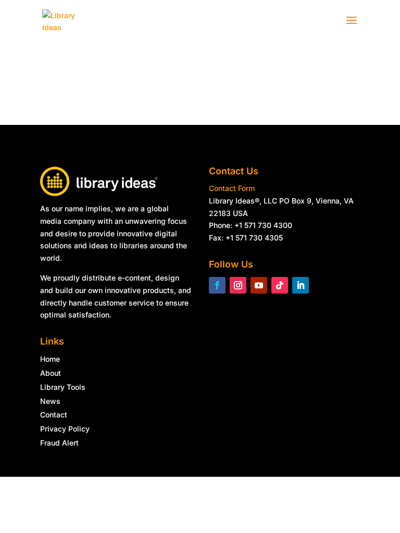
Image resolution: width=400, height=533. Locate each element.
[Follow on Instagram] (238, 285)
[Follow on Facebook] (217, 285)
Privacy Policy (65, 428)
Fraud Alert (59, 442)
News (50, 401)
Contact (53, 414)
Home (50, 358)
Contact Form (232, 188)
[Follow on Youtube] (259, 285)
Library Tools (62, 387)
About (50, 373)
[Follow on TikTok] (279, 285)
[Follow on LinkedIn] (300, 285)
